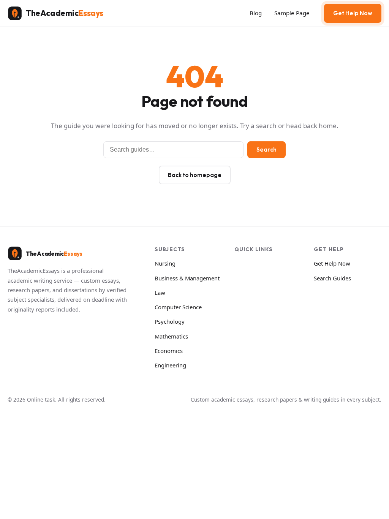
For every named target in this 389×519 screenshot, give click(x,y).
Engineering (170, 365)
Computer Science (178, 307)
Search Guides (332, 278)
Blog (256, 13)
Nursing (165, 263)
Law (160, 292)
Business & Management (187, 278)
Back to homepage (194, 175)
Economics (169, 350)
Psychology (170, 321)
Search (266, 149)
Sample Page (292, 13)
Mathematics (171, 336)
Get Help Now (352, 13)
